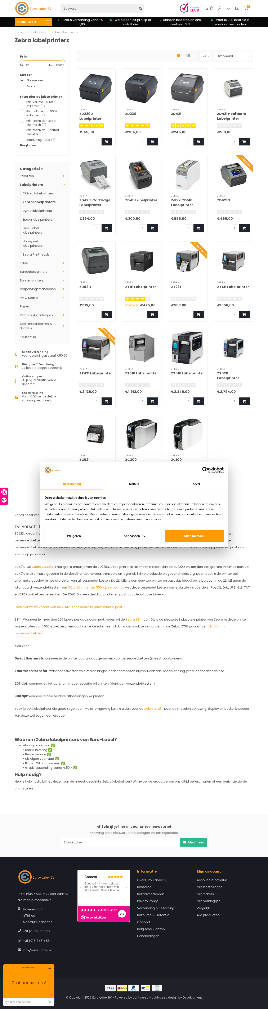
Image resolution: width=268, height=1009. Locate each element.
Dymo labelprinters (37, 210)
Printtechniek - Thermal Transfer (42, 132)
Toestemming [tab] (71, 484)
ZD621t (85, 286)
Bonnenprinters (32, 280)
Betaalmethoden (150, 894)
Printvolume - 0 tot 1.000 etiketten (43, 104)
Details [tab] (134, 484)
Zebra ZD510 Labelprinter (182, 202)
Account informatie (212, 880)
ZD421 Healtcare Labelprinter (231, 116)
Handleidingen (148, 936)
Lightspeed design (165, 998)
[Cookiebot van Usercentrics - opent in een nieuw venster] (205, 470)
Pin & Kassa (29, 298)
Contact (144, 922)
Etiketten (27, 176)
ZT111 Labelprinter (140, 286)
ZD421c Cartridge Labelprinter (94, 202)
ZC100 (176, 459)
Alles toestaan (194, 536)
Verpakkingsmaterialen (38, 289)
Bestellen (144, 887)
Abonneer (195, 842)
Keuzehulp (28, 337)
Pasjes (25, 306)
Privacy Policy (147, 901)
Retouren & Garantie (153, 915)
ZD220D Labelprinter (90, 116)
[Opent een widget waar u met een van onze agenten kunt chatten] (28, 985)
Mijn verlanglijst (208, 901)
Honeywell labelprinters (32, 243)
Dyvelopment (192, 998)
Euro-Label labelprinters (32, 230)
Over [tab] (196, 484)
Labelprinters (31, 185)
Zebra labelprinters (39, 202)
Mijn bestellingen (210, 887)
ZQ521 (84, 459)
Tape (24, 263)
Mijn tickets (205, 894)
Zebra (30, 86)
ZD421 (176, 113)
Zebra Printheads (36, 254)
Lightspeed (140, 998)
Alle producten (208, 915)
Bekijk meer (28, 145)
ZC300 (131, 459)
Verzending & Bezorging (155, 908)
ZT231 (176, 286)
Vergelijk (203, 908)
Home (19, 32)
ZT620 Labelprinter (228, 375)
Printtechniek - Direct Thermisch (41, 123)
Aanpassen (132, 536)
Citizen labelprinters (38, 193)
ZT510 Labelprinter (141, 373)
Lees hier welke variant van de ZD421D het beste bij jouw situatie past (68, 607)
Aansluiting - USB (40, 140)
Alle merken (34, 80)
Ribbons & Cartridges (36, 315)
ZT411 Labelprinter (233, 286)
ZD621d (223, 200)
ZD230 (130, 113)
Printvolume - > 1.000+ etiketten (42, 113)
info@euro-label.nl (37, 950)
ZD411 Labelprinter (141, 200)
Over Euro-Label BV (151, 880)
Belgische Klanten (151, 929)
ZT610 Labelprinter (187, 373)
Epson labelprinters (37, 219)
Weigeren (74, 536)
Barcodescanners (33, 271)
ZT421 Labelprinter (95, 373)
